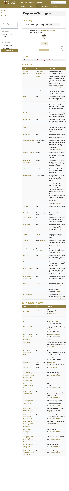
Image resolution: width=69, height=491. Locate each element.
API (39, 6)
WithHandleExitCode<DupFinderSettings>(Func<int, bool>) (28, 402)
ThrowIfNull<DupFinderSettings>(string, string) (27, 341)
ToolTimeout (26, 288)
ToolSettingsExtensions (54, 375)
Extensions (23, 6)
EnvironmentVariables (28, 140)
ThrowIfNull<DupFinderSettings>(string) (27, 352)
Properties (4, 15)
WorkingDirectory (27, 294)
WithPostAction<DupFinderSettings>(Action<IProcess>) (28, 416)
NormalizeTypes (27, 217)
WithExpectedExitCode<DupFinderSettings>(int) (29, 393)
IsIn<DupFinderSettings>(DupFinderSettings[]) (28, 319)
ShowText (25, 262)
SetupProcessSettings (29, 249)
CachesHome (26, 90)
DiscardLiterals (26, 119)
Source (55, 6)
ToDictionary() (26, 362)
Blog (22, 2)
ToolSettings (41, 34)
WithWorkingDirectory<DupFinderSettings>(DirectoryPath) (28, 452)
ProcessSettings (41, 250)
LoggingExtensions (53, 313)
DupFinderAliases (7, 45)
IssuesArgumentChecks (54, 334)
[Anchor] (34, 20)
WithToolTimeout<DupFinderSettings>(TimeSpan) (29, 446)
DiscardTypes (26, 134)
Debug (24, 96)
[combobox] (58, 2)
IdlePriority (25, 206)
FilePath (38, 234)
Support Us (46, 6)
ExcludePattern (27, 168)
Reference (39, 2)
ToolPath (25, 283)
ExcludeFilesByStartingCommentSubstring (27, 162)
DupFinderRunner (7, 48)
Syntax (3, 13)
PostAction (26, 240)
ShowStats (26, 255)
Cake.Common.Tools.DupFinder (8, 35)
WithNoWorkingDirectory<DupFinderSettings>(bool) (28, 410)
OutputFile (25, 234)
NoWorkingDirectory (28, 224)
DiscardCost (26, 103)
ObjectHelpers (52, 362)
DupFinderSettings (8, 50)
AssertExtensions (53, 346)
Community (32, 6)
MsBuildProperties (27, 213)
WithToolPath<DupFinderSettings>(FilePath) (28, 431)
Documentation (29, 2)
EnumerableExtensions (54, 321)
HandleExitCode (27, 175)
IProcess (42, 240)
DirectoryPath (39, 90)
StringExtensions (53, 367)
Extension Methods (6, 18)
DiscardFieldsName (28, 113)
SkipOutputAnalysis (28, 268)
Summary (3, 10)
